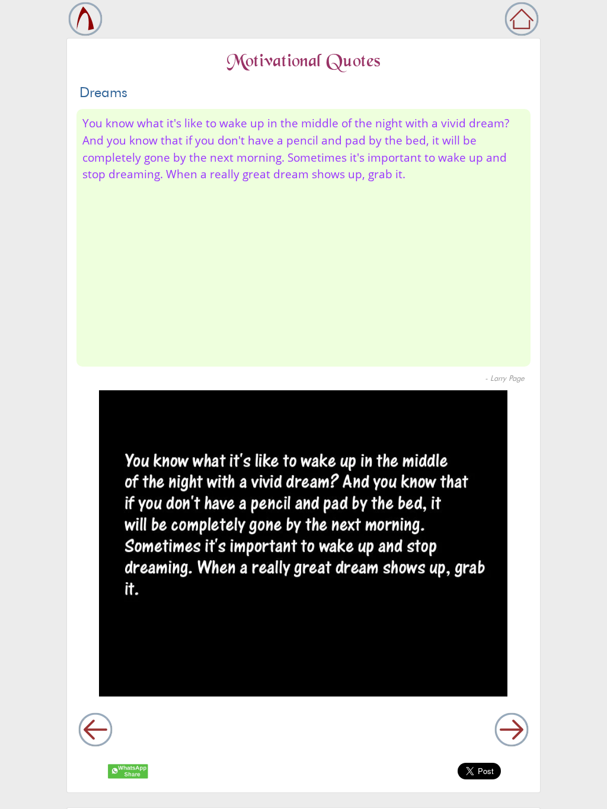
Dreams (103, 92)
